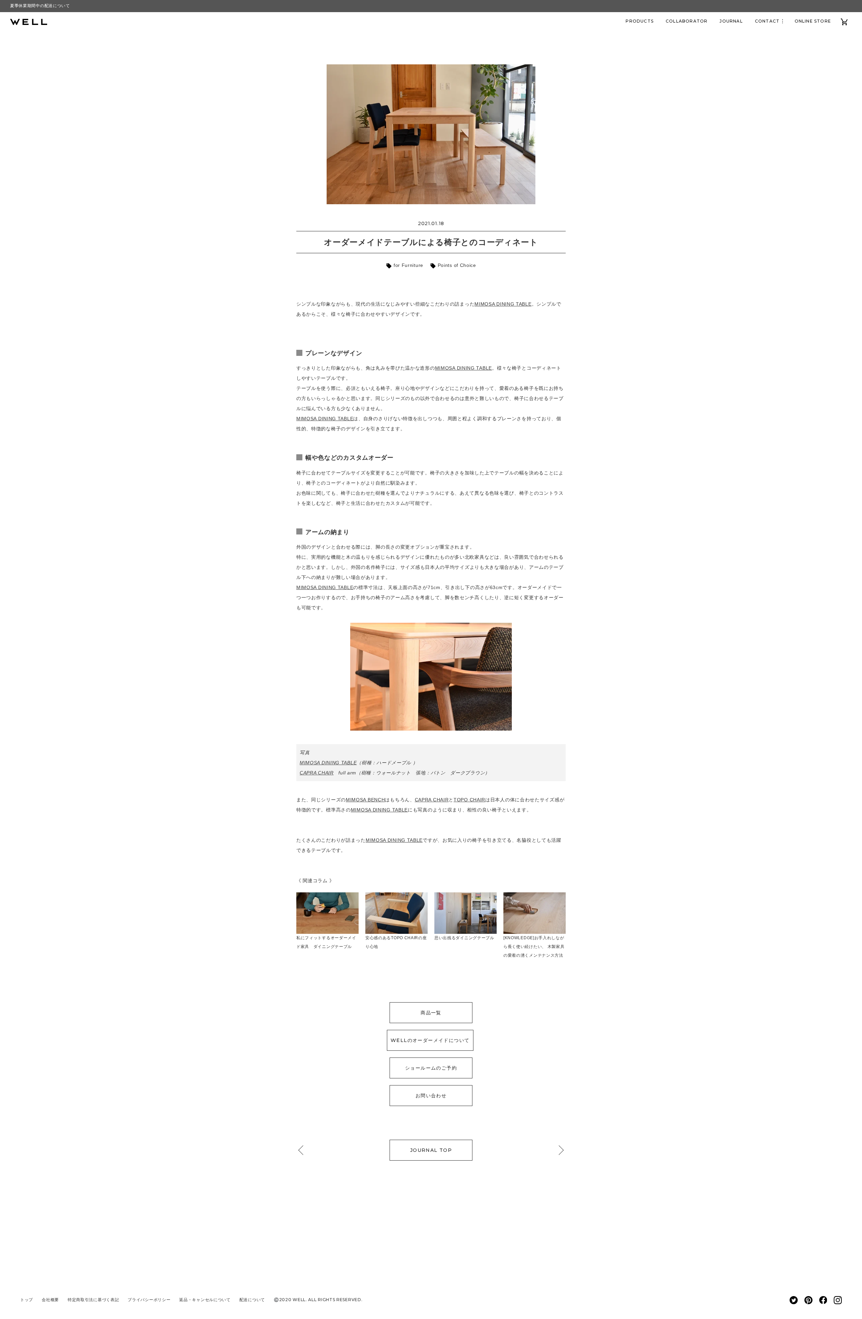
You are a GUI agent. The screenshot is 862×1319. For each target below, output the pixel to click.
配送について (252, 1299)
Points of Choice (456, 265)
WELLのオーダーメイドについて (430, 1040)
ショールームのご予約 (431, 1068)
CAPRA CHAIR (317, 772)
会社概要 (50, 1299)
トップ (26, 1299)
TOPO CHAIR (469, 799)
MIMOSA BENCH (365, 799)
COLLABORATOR (686, 21)
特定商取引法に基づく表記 (93, 1299)
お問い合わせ (431, 1096)
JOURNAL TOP (431, 1150)
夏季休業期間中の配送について (40, 5)
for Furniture (407, 265)
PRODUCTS (640, 21)
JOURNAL (731, 21)
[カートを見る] (844, 21)
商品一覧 (431, 1013)
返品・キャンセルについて (204, 1299)
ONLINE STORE (813, 21)
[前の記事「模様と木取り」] (303, 1150)
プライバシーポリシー (149, 1299)
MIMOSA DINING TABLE (502, 304)
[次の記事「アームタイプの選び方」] (559, 1150)
